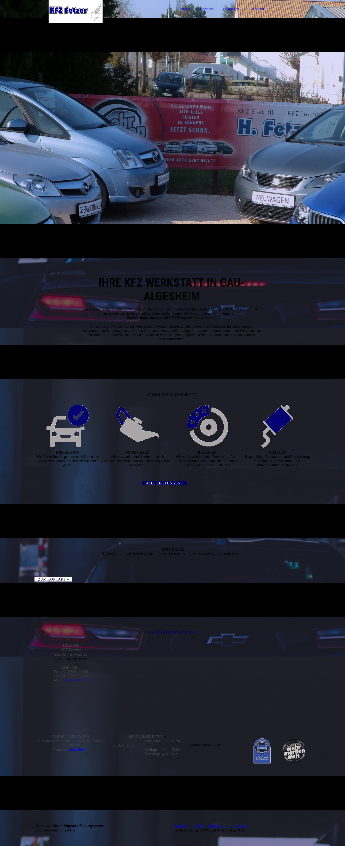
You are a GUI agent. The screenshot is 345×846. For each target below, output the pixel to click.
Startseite (184, 9)
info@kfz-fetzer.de (77, 680)
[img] (75, 16)
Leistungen (231, 9)
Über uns (207, 9)
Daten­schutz (218, 826)
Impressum (240, 826)
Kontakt (258, 9)
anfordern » (78, 749)
